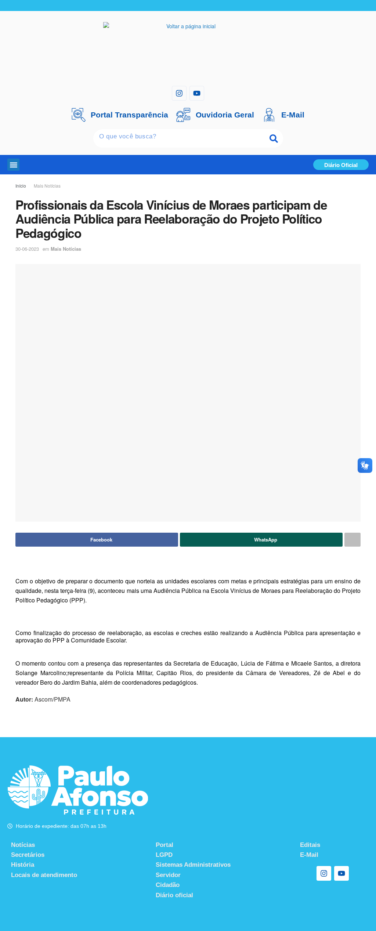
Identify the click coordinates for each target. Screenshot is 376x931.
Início (20, 185)
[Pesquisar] (274, 138)
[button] (13, 165)
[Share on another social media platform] (352, 540)
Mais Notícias (47, 185)
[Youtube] (196, 93)
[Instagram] (179, 93)
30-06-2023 (27, 248)
